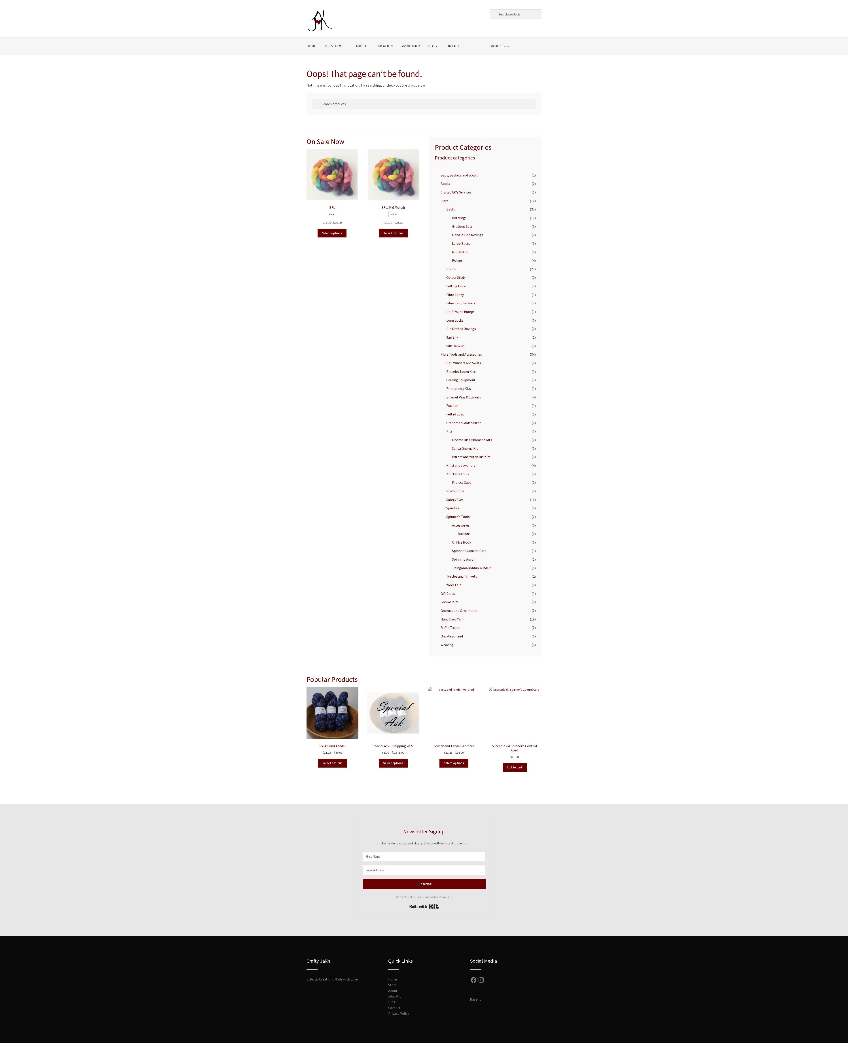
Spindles (452, 508)
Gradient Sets (462, 226)
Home (311, 46)
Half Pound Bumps (460, 311)
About (361, 46)
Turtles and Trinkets (461, 576)
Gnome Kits (449, 602)
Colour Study (456, 277)
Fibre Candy (455, 294)
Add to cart (514, 767)
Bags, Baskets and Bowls (459, 175)
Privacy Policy (398, 1013)
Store (392, 985)
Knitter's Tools (457, 474)
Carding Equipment (460, 380)
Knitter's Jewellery (460, 465)
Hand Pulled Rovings (467, 235)
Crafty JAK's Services (456, 192)
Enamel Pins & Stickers (463, 397)
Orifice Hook (461, 542)
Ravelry (475, 999)
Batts (450, 209)
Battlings (459, 218)
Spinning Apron (463, 559)
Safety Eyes (455, 499)
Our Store (333, 46)
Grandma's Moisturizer (463, 423)
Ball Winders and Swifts (463, 363)
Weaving (447, 645)
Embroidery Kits (458, 388)
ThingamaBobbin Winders (472, 568)
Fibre (444, 201)
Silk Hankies (455, 346)
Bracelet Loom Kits (461, 371)
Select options (332, 233)
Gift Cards (448, 593)
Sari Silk (452, 337)
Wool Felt (453, 585)
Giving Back (410, 46)
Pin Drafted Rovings (461, 328)
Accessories (460, 525)
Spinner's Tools (458, 516)
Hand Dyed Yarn (452, 619)
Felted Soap (455, 414)
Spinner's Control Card (469, 550)
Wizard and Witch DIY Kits (471, 457)
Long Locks (454, 320)
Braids (451, 269)
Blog (432, 46)
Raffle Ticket (450, 627)
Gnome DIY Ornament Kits (472, 440)
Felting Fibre (456, 286)
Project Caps (461, 482)
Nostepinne (455, 491)
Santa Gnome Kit (465, 448)
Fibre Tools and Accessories (461, 354)
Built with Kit (424, 906)
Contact (452, 46)
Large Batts (461, 243)
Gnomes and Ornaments (459, 610)
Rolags (457, 260)
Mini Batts (460, 252)
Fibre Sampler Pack (460, 303)
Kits (449, 431)
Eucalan (452, 405)
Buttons (464, 533)
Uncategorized (452, 636)
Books (445, 183)
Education (384, 46)
